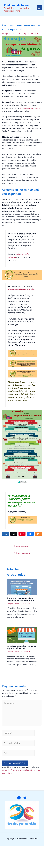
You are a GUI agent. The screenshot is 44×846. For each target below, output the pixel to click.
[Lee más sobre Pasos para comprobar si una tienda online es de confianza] (22, 587)
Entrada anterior (22, 546)
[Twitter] (25, 798)
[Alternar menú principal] (39, 7)
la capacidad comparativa (31, 108)
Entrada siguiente (22, 553)
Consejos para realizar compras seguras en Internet (21, 647)
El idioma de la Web (17, 5)
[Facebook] (19, 798)
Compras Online (9, 33)
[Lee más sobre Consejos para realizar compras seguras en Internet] (22, 635)
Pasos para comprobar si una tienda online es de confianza (20, 599)
